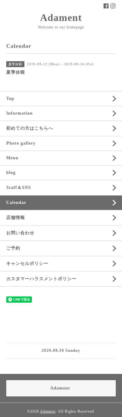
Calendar (16, 202)
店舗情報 (15, 217)
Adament (61, 17)
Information (19, 113)
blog (11, 172)
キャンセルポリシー (27, 263)
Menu (12, 158)
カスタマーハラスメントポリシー (41, 278)
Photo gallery (21, 143)
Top (10, 98)
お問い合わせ (20, 233)
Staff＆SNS (18, 187)
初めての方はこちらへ (29, 128)
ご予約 (13, 248)
